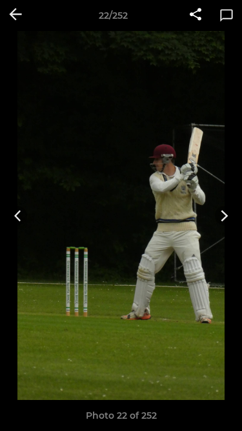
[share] (195, 15)
